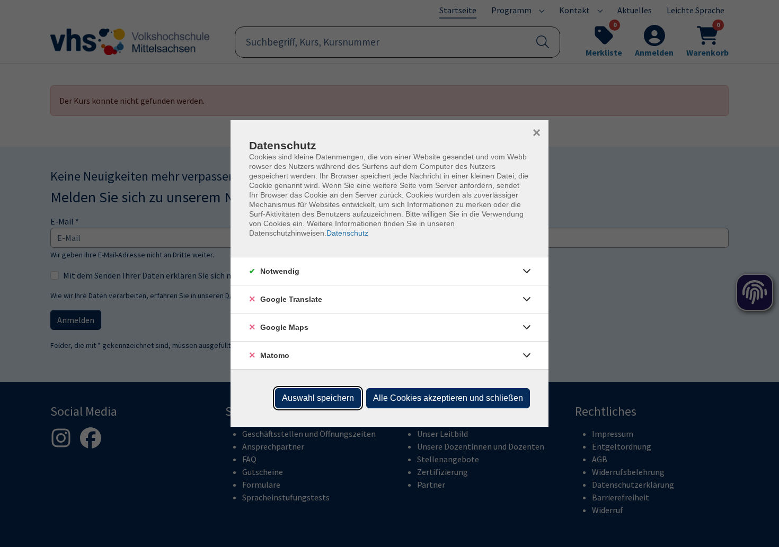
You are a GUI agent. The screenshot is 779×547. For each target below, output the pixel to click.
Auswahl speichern (318, 397)
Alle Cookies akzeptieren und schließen (448, 397)
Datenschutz (347, 233)
